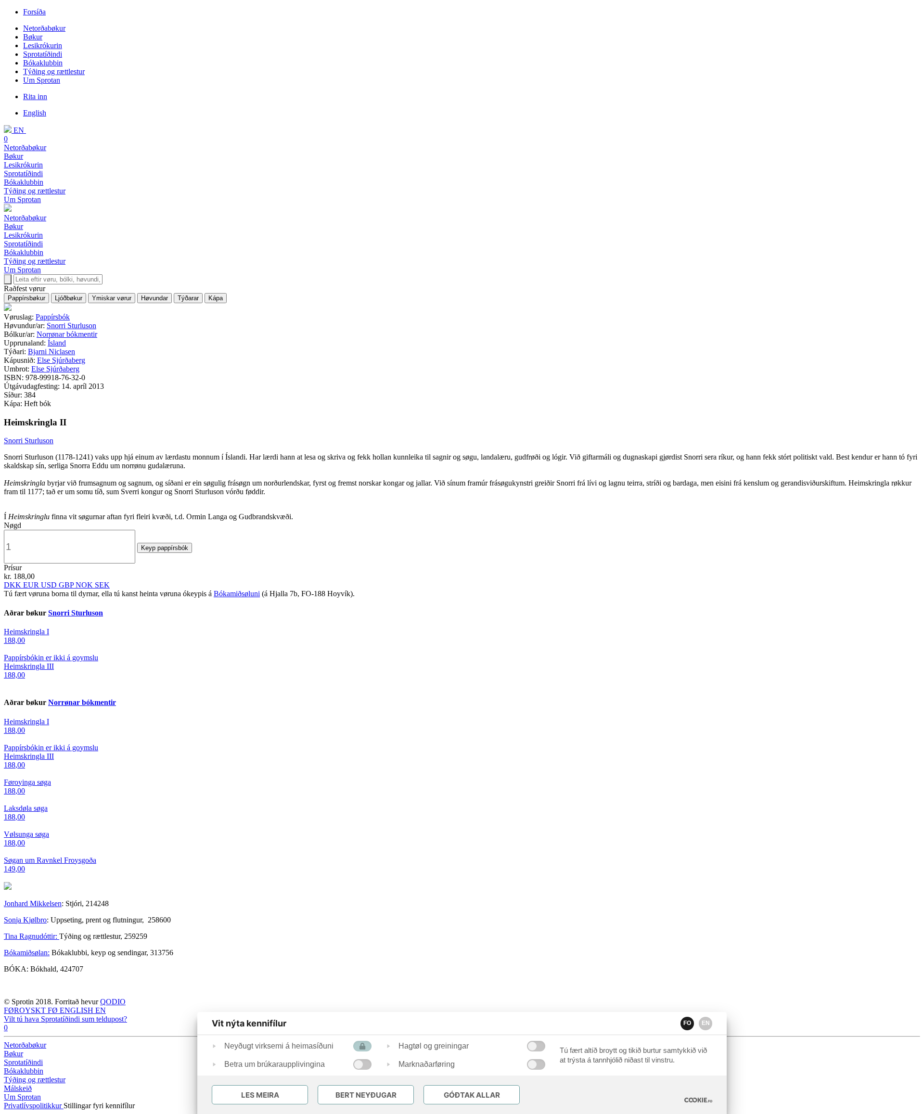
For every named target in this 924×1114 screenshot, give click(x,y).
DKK (13, 585)
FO (687, 1023)
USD (50, 585)
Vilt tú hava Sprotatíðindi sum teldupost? (65, 1019)
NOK (85, 585)
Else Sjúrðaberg (61, 360)
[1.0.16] (698, 1100)
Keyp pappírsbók (164, 547)
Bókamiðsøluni (237, 593)
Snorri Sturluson (71, 325)
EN (706, 1023)
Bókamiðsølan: (27, 952)
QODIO (113, 1002)
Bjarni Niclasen (51, 351)
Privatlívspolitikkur (34, 1105)
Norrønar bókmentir (67, 334)
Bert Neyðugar (366, 1095)
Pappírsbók (53, 317)
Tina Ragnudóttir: (31, 936)
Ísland (57, 343)
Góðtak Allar (472, 1095)
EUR (32, 585)
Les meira (260, 1095)
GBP (67, 585)
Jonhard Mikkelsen (33, 903)
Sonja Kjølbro (25, 920)
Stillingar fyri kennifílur (99, 1105)
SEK (102, 585)
